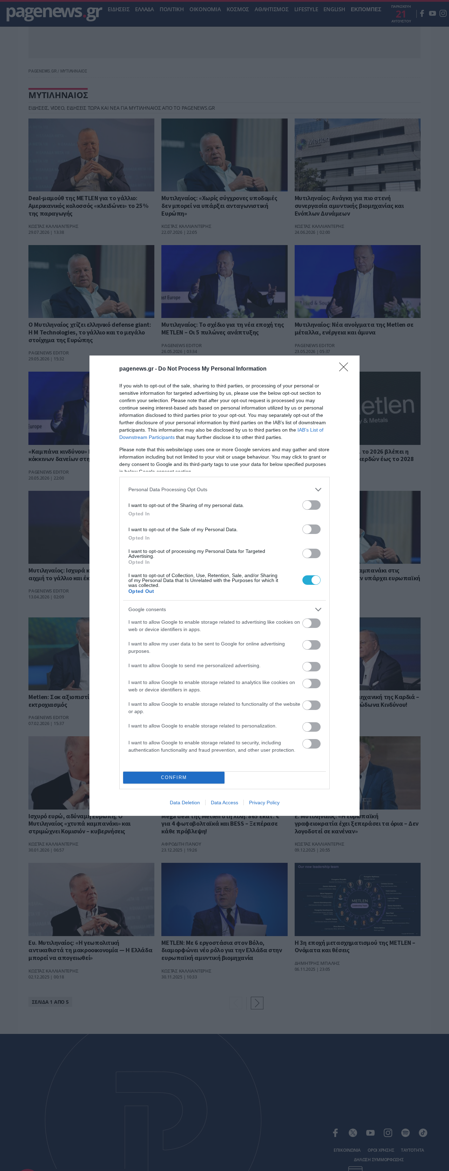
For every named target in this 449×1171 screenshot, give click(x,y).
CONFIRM (174, 777)
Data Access (224, 802)
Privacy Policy (264, 802)
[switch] (311, 505)
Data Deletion (185, 802)
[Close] (346, 369)
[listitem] (224, 489)
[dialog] (224, 586)
